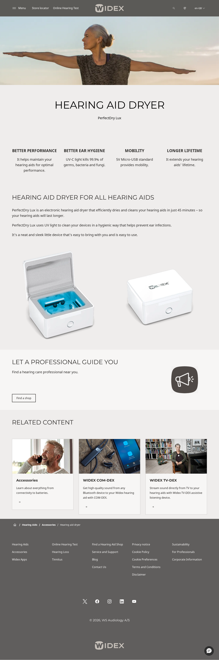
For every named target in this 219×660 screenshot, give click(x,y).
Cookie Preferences (144, 559)
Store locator (40, 8)
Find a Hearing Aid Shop (107, 544)
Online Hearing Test (66, 8)
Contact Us (99, 567)
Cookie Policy (140, 552)
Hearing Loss (60, 552)
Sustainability (180, 544)
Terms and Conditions (146, 567)
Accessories (19, 552)
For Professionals (183, 552)
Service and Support (105, 552)
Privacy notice (141, 544)
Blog (95, 559)
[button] (209, 651)
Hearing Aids (20, 544)
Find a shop (23, 398)
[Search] (173, 8)
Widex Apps (19, 559)
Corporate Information (187, 559)
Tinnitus (57, 559)
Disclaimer (139, 574)
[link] (42, 474)
